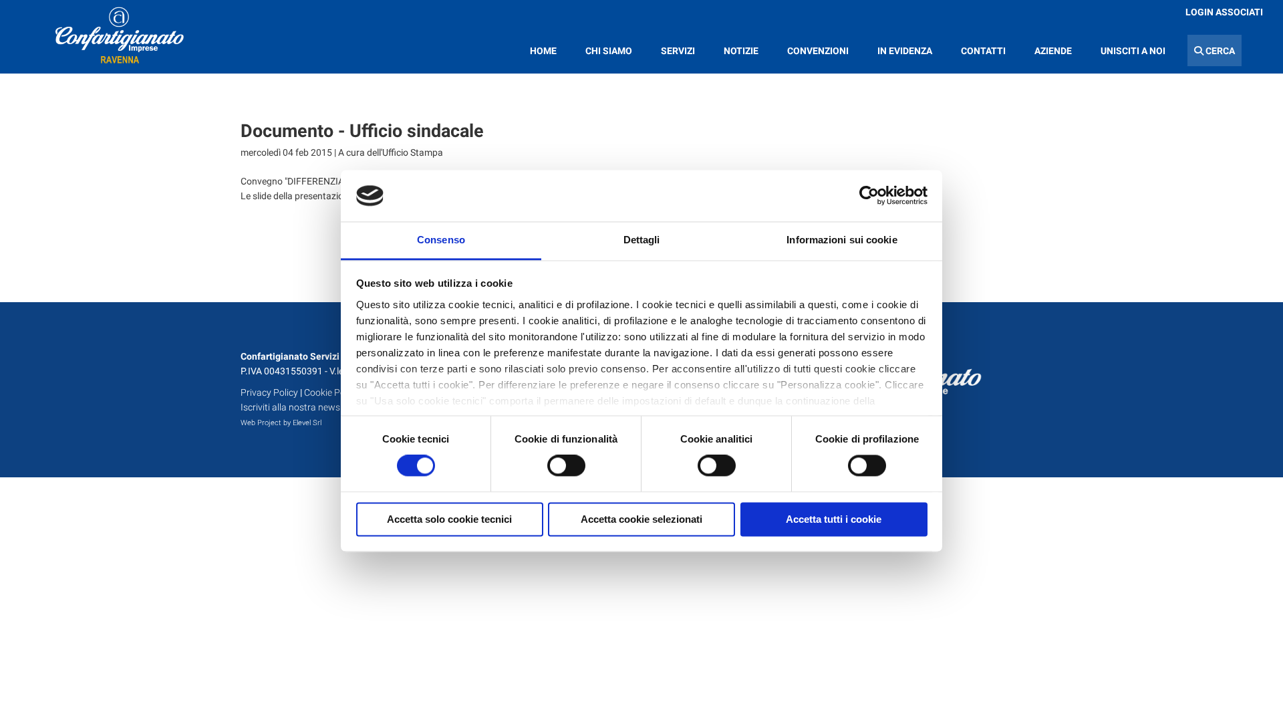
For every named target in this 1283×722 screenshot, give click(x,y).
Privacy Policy (269, 392)
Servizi (678, 50)
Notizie (741, 50)
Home (543, 50)
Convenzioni (818, 50)
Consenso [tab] (441, 239)
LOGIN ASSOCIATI (1224, 12)
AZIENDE (1053, 50)
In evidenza (904, 50)
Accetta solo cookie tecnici (449, 519)
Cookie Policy (331, 392)
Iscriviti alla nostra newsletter (301, 407)
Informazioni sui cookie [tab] (842, 239)
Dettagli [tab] (641, 239)
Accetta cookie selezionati (641, 519)
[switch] (566, 466)
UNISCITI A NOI (1133, 50)
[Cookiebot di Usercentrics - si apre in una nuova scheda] (869, 196)
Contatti (983, 50)
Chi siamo (608, 50)
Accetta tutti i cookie (833, 519)
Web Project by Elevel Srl (281, 422)
